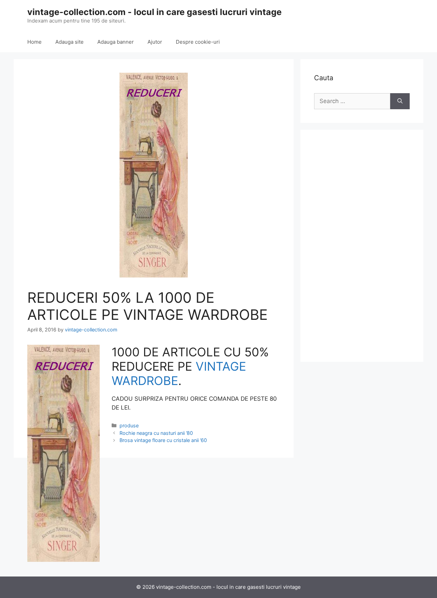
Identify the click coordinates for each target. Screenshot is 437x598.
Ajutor (154, 42)
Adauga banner (115, 42)
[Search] (400, 101)
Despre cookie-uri (198, 42)
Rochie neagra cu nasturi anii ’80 (156, 433)
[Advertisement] (362, 245)
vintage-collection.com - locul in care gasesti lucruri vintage (154, 12)
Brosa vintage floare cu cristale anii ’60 (163, 440)
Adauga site (69, 42)
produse (129, 425)
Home (34, 42)
